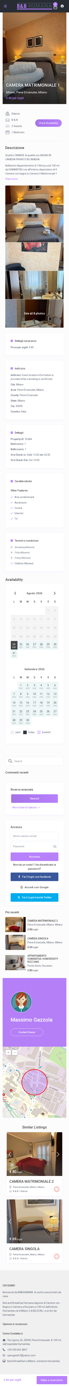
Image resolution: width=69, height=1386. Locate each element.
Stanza (16, 113)
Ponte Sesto (34, 965)
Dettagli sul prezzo (25, 341)
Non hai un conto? (23, 864)
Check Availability (48, 123)
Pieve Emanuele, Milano (31, 92)
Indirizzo (20, 368)
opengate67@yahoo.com (21, 1355)
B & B (15, 119)
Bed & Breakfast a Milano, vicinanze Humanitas (33, 1361)
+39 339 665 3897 (17, 1349)
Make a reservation (52, 1380)
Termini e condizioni (27, 540)
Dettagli (19, 432)
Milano (10, 92)
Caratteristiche (23, 481)
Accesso (34, 856)
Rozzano (47, 965)
